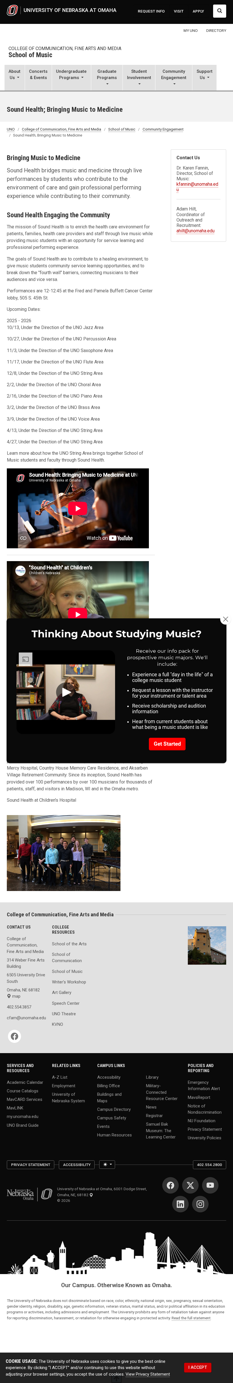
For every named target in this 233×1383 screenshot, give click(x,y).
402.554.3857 (19, 1007)
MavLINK (15, 1108)
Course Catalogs (22, 1090)
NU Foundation (201, 1120)
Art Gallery (61, 992)
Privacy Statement (205, 1129)
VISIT (179, 11)
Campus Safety (111, 1117)
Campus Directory (114, 1109)
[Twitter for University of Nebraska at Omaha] (190, 1185)
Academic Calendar (25, 1082)
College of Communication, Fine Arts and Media (65, 48)
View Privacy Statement (148, 1374)
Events (103, 1126)
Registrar (154, 1115)
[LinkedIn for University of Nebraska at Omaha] (180, 1204)
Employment (63, 1085)
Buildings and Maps (109, 1097)
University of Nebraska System (68, 1097)
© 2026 (64, 1200)
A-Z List (59, 1077)
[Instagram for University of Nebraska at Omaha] (200, 1204)
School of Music (30, 55)
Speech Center (66, 1003)
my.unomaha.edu (22, 1116)
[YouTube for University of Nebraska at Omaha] (210, 1185)
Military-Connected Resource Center (162, 1092)
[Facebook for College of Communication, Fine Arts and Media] (14, 1036)
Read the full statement (191, 1318)
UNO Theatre (64, 1013)
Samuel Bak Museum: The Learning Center (161, 1131)
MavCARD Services (24, 1099)
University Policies (204, 1137)
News (151, 1107)
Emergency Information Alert (204, 1085)
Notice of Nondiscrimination (205, 1109)
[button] (15, 78)
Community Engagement (163, 129)
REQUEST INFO (151, 11)
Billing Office (108, 1085)
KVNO (57, 1024)
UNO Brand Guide (23, 1125)
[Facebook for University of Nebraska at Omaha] (170, 1185)
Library (152, 1077)
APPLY (198, 11)
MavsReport (199, 1097)
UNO (11, 129)
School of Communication (67, 957)
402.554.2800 (209, 1164)
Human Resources (114, 1135)
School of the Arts (69, 943)
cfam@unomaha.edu (26, 1017)
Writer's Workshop (69, 982)
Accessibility (108, 1077)
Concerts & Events (38, 74)
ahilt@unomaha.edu (195, 230)
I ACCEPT (197, 1367)
